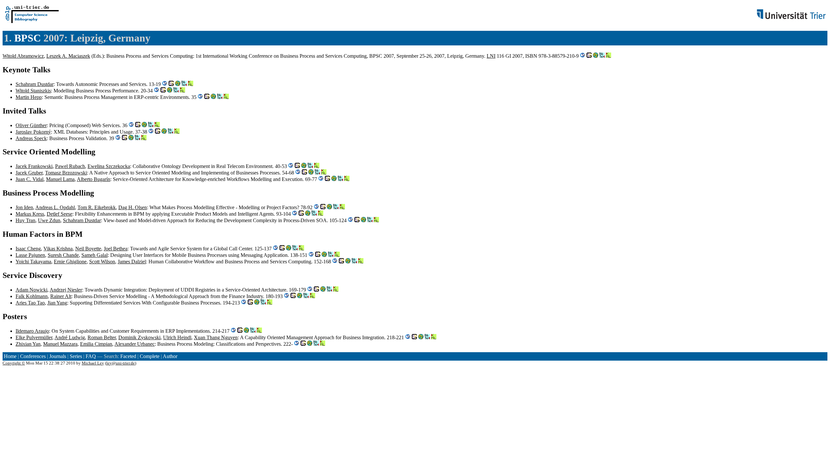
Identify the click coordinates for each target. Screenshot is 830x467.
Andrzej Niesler (66, 290)
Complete (150, 356)
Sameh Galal (94, 255)
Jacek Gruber (29, 172)
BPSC (27, 38)
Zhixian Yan (28, 344)
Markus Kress (30, 214)
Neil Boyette (88, 248)
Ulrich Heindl (177, 337)
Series (76, 356)
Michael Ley (93, 363)
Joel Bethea (115, 248)
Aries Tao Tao (30, 302)
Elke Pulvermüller (34, 337)
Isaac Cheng (28, 248)
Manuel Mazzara (60, 344)
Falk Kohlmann (32, 296)
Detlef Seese (59, 214)
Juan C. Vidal (29, 179)
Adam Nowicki (31, 290)
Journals (57, 356)
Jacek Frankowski (34, 166)
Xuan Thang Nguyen (216, 337)
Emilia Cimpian (96, 344)
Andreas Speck (31, 138)
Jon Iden (24, 207)
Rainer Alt (60, 296)
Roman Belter (102, 337)
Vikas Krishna (58, 248)
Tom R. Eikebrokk (96, 207)
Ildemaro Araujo (32, 331)
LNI (491, 56)
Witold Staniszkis (33, 90)
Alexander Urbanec (134, 344)
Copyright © (14, 363)
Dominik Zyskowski (139, 337)
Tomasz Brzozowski (66, 172)
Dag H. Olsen (132, 207)
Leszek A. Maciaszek (68, 56)
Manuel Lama (60, 179)
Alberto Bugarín (93, 179)
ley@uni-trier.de (120, 363)
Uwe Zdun (49, 220)
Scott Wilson (102, 261)
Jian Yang (57, 302)
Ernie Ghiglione (70, 261)
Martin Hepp (29, 97)
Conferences (33, 356)
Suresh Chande (63, 255)
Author (170, 356)
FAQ (91, 356)
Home (10, 356)
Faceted (128, 356)
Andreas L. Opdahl (55, 207)
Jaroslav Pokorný (33, 132)
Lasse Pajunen (30, 255)
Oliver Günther (31, 125)
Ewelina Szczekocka (109, 166)
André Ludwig (69, 337)
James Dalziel (132, 261)
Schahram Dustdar (34, 84)
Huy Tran (25, 220)
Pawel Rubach (70, 166)
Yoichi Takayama (33, 261)
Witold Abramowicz (23, 56)
